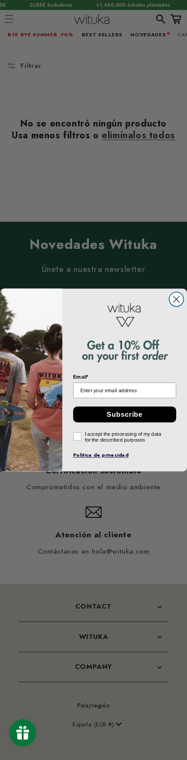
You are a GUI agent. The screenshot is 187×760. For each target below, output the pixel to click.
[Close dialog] (176, 299)
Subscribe (125, 414)
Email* (81, 377)
